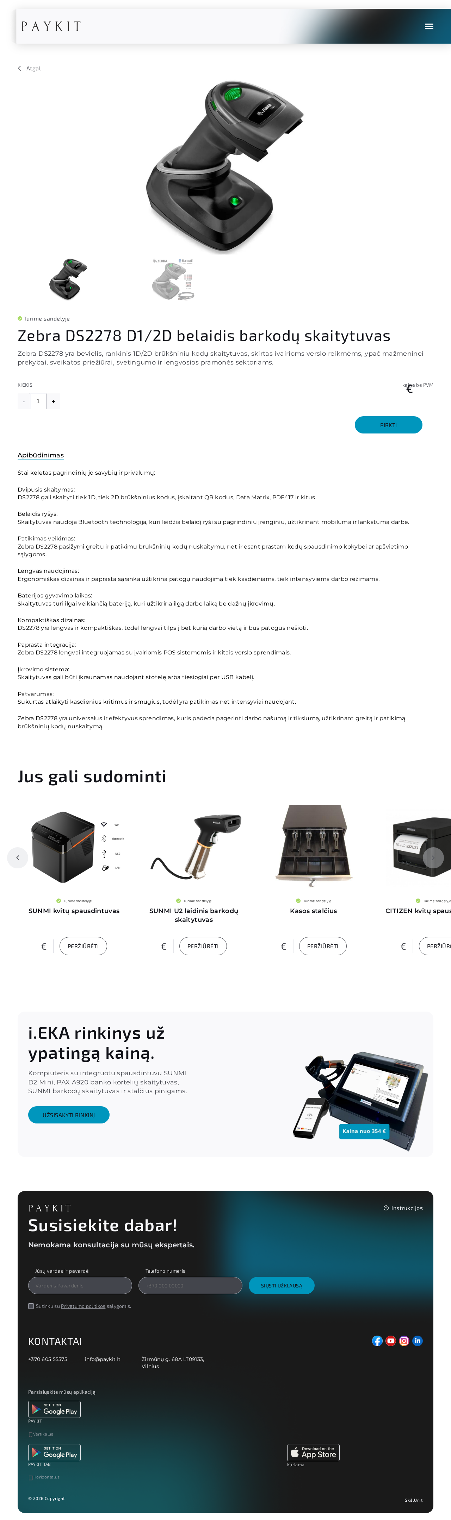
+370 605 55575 (47, 1359)
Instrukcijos (407, 1208)
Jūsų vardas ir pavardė (61, 1271)
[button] (17, 857)
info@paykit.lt (103, 1359)
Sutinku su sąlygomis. (83, 1306)
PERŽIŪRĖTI (83, 946)
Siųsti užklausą (281, 1285)
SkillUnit (414, 1499)
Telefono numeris (166, 1271)
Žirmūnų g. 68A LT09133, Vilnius (173, 1362)
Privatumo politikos (83, 1306)
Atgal (33, 68)
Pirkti (388, 425)
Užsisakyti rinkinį (69, 1115)
